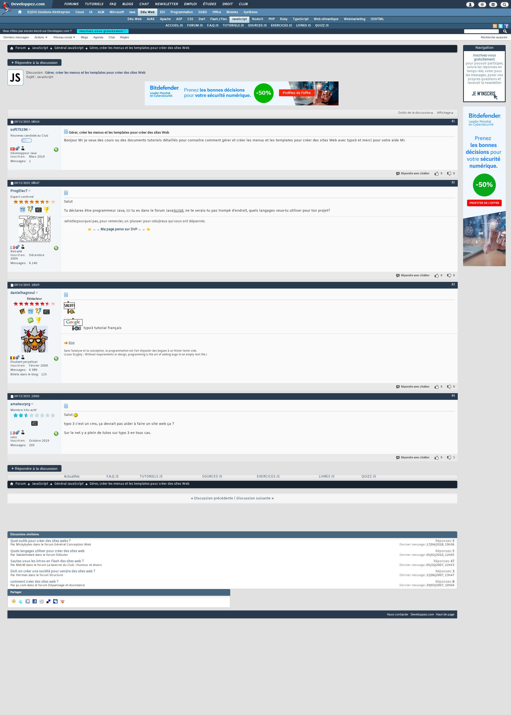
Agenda (98, 37)
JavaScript (239, 19)
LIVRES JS (303, 25)
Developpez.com (422, 614)
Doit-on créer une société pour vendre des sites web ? (52, 571)
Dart (202, 19)
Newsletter (166, 4)
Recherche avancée (494, 37)
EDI (162, 12)
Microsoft (117, 12)
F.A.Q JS (213, 25)
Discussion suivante (253, 498)
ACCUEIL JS (174, 25)
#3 (453, 284)
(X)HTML (377, 19)
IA (90, 12)
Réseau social (62, 37)
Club (243, 4)
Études (209, 4)
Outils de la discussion (414, 113)
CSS (190, 19)
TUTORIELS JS (233, 25)
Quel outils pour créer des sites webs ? (40, 541)
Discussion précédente (213, 498)
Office (216, 12)
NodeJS (257, 19)
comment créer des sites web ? (34, 582)
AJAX (151, 19)
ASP (179, 19)
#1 (453, 121)
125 (44, 374)
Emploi (190, 4)
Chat (144, 4)
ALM (101, 12)
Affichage (444, 113)
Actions (39, 37)
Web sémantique (326, 19)
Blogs (127, 4)
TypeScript (300, 19)
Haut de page (445, 614)
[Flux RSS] (495, 26)
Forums (71, 4)
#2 (453, 182)
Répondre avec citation (415, 173)
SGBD (202, 12)
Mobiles (232, 12)
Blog (72, 343)
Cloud (79, 12)
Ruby (283, 19)
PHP (272, 19)
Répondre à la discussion (34, 62)
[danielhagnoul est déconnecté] (34, 340)
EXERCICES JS (281, 25)
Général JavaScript (69, 48)
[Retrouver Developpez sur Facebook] (506, 26)
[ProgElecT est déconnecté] (34, 229)
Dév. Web (148, 12)
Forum (20, 48)
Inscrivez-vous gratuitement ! (103, 31)
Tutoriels (94, 4)
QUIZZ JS (322, 25)
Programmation (182, 12)
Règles (124, 37)
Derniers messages (16, 37)
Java (132, 12)
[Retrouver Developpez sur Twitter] (500, 26)
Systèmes (251, 12)
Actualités (72, 477)
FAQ (112, 4)
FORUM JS (195, 25)
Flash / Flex (218, 19)
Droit (227, 4)
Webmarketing (354, 19)
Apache (165, 19)
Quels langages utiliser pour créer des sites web (47, 551)
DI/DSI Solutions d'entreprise (48, 12)
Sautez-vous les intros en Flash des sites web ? (47, 561)
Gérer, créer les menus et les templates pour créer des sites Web (95, 73)
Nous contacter (398, 614)
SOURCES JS (257, 25)
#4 (453, 395)
